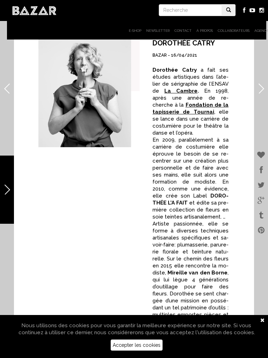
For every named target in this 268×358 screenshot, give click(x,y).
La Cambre (181, 91)
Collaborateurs (234, 31)
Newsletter (158, 31)
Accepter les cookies (137, 345)
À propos (204, 31)
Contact (183, 31)
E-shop (135, 31)
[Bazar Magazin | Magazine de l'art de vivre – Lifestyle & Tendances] (34, 10)
